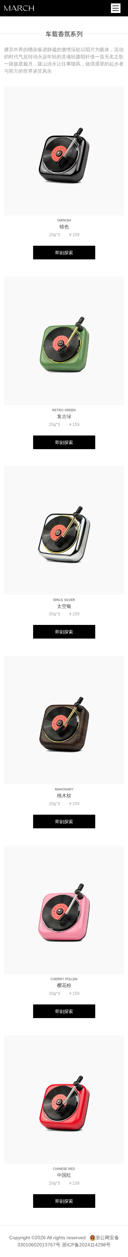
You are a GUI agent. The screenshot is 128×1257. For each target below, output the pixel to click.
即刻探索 (64, 252)
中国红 (64, 1175)
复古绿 (64, 416)
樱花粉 (64, 985)
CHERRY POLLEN (64, 979)
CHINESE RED (64, 1169)
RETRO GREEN (64, 410)
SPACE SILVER (64, 600)
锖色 (64, 226)
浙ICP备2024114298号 (86, 1244)
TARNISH (64, 220)
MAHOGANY (64, 789)
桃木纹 (64, 795)
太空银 (64, 606)
